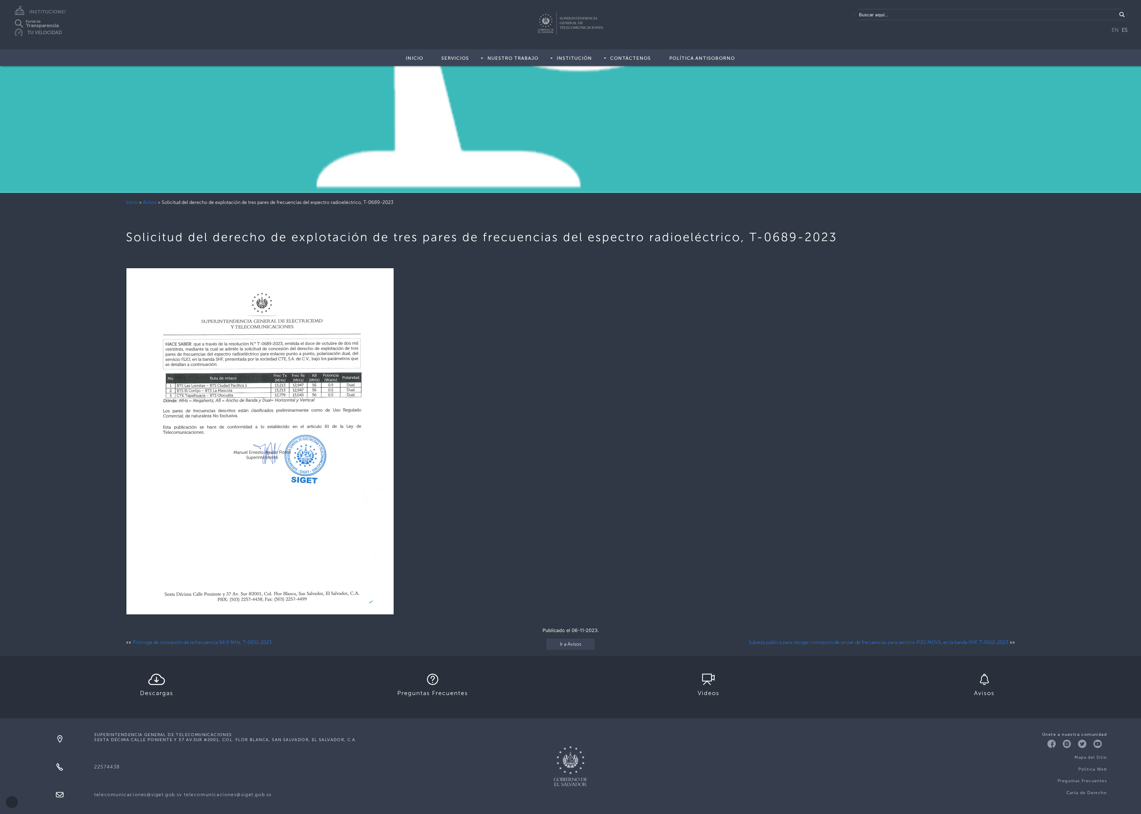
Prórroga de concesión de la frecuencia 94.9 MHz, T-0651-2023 (202, 642)
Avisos (150, 202)
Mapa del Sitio (1090, 757)
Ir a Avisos (570, 644)
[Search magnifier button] (1122, 15)
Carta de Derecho (1086, 792)
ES (1125, 30)
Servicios (455, 58)
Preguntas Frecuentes (1082, 780)
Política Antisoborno (702, 58)
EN (1115, 30)
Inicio (414, 58)
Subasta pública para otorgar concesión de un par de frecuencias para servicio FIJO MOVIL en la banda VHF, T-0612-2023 (878, 642)
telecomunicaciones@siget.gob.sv (138, 794)
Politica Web (1092, 769)
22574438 (107, 767)
